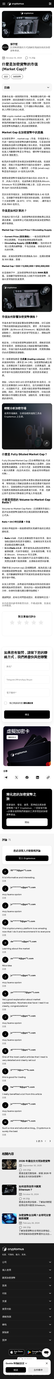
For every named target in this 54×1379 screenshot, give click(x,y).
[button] (27, 87)
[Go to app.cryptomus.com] (16, 3)
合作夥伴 (38, 1369)
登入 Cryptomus (27, 858)
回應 (4, 881)
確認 (16, 1369)
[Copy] (48, 777)
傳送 (27, 714)
